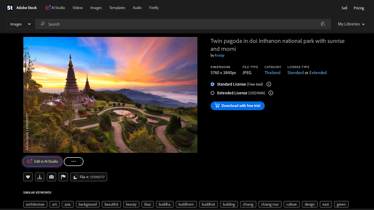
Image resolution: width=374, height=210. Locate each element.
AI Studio (58, 7)
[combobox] (183, 24)
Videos (78, 7)
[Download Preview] (39, 177)
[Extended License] (270, 93)
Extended (318, 72)
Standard (295, 72)
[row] (35, 204)
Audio (137, 7)
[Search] (43, 24)
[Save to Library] (28, 177)
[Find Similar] (51, 177)
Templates (117, 7)
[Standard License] (269, 84)
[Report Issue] (63, 177)
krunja (220, 55)
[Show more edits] (74, 161)
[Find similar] (323, 24)
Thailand (272, 72)
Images (96, 7)
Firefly (154, 7)
